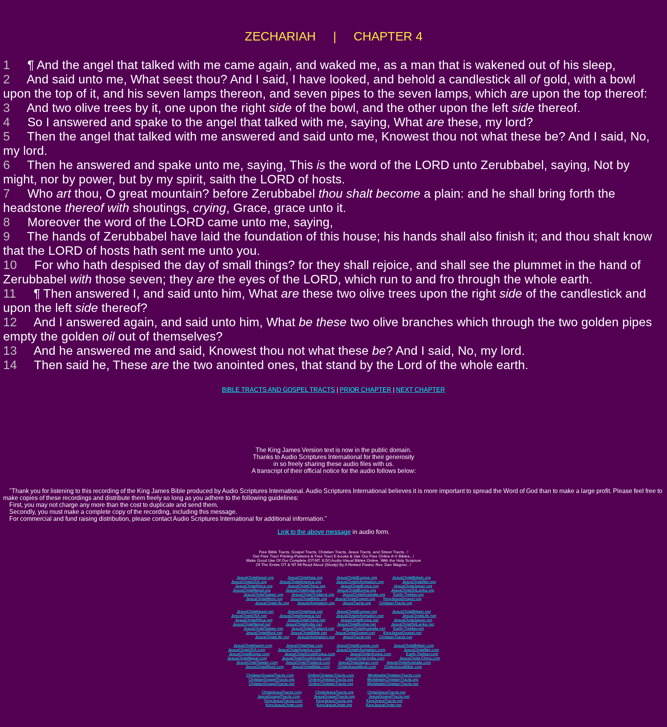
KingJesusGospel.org (402, 599)
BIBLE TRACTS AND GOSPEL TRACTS (278, 389)
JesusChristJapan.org (413, 586)
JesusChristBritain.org (411, 577)
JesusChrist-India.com (364, 658)
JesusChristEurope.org (357, 577)
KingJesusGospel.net (402, 632)
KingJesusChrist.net (383, 705)
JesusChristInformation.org (360, 582)
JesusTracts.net (357, 637)
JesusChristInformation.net (360, 615)
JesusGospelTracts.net (389, 696)
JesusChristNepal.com (247, 658)
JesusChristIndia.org (304, 590)
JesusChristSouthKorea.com (309, 654)
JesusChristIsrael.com (253, 645)
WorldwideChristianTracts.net (392, 683)
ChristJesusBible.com (403, 666)
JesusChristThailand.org (312, 594)
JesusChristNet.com (421, 649)
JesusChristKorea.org (359, 586)
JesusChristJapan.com (358, 662)
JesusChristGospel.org (355, 599)
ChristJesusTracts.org (334, 692)
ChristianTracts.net (395, 637)
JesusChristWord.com (264, 666)
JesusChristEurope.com (358, 645)
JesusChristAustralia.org (363, 594)
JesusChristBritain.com (414, 645)
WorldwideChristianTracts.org (392, 679)
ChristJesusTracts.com (281, 692)
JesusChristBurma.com (249, 654)
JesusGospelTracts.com (278, 696)
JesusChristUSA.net (249, 615)
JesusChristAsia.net (305, 611)
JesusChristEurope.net (357, 611)
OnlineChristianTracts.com (331, 675)
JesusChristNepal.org (252, 590)
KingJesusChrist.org (334, 705)
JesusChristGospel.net (355, 632)
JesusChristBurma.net (356, 624)
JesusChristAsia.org (305, 577)
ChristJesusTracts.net (386, 692)
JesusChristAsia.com (304, 645)
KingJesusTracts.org (334, 700)
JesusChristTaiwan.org (263, 594)
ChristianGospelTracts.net (272, 683)
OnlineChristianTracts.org (330, 679)
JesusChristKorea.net (359, 620)
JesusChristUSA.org (249, 582)
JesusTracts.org (357, 603)
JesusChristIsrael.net (255, 611)
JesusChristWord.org (264, 599)
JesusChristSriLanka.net (412, 624)
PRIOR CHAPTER (365, 389)
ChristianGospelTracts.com (270, 675)
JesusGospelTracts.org (334, 696)
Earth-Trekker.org (408, 594)
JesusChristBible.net (309, 632)
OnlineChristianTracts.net (330, 683)
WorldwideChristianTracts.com (394, 675)
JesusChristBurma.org (356, 590)
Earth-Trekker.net (408, 628)
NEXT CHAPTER (420, 389)
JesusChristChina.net (306, 620)
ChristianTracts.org (395, 603)
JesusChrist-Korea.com (370, 654)
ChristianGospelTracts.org (272, 679)
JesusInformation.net (316, 637)
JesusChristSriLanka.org (412, 590)
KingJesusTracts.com (283, 700)
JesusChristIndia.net (304, 624)
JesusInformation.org (316, 603)
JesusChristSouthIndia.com (306, 658)
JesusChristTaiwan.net (263, 628)
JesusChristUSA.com (246, 649)
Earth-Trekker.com (422, 654)
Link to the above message (314, 532)
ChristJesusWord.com (357, 666)
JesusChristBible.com (311, 666)
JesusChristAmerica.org (300, 582)
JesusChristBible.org (309, 599)
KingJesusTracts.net (384, 700)
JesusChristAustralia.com (408, 662)
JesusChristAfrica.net (254, 620)
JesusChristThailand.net (312, 628)
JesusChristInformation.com (360, 649)
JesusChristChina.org (306, 586)
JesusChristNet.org (419, 582)
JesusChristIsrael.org (255, 577)
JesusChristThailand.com (308, 662)
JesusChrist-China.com (420, 658)
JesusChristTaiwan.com (257, 662)
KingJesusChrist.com (284, 705)
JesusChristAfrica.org (254, 586)
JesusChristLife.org (272, 603)
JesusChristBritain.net (411, 611)
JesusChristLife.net (419, 615)
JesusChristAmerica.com (299, 649)
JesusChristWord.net (264, 632)
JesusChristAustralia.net (363, 628)
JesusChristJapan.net (413, 620)
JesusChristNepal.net (252, 624)
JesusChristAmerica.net (300, 615)
